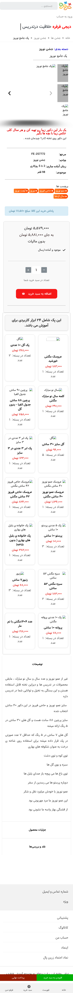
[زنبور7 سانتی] (20, 575)
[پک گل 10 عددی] (20, 340)
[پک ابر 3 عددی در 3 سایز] (20, 441)
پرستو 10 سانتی (53, 535)
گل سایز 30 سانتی (53, 444)
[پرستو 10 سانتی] (53, 529)
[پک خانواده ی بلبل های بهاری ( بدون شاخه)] (20, 529)
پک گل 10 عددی (20, 345)
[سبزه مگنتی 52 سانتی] (53, 577)
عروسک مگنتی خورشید (53, 359)
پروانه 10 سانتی (53, 627)
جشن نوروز (46, 49)
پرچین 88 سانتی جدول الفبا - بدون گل (20, 405)
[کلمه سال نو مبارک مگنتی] (53, 391)
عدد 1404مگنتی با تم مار (19, 624)
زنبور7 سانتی (20, 579)
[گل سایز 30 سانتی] (53, 439)
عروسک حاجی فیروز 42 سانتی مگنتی (20, 494)
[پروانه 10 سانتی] (53, 620)
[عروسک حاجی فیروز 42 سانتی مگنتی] (20, 485)
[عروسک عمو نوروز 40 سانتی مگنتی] (53, 485)
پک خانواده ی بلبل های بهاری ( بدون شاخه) (20, 540)
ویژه (65, 901)
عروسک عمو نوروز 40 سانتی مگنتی (53, 494)
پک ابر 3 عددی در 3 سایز (20, 450)
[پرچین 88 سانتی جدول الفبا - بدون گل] (20, 393)
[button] (9, 93)
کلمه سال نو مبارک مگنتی (53, 398)
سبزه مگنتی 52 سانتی (53, 586)
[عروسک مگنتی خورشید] (53, 346)
